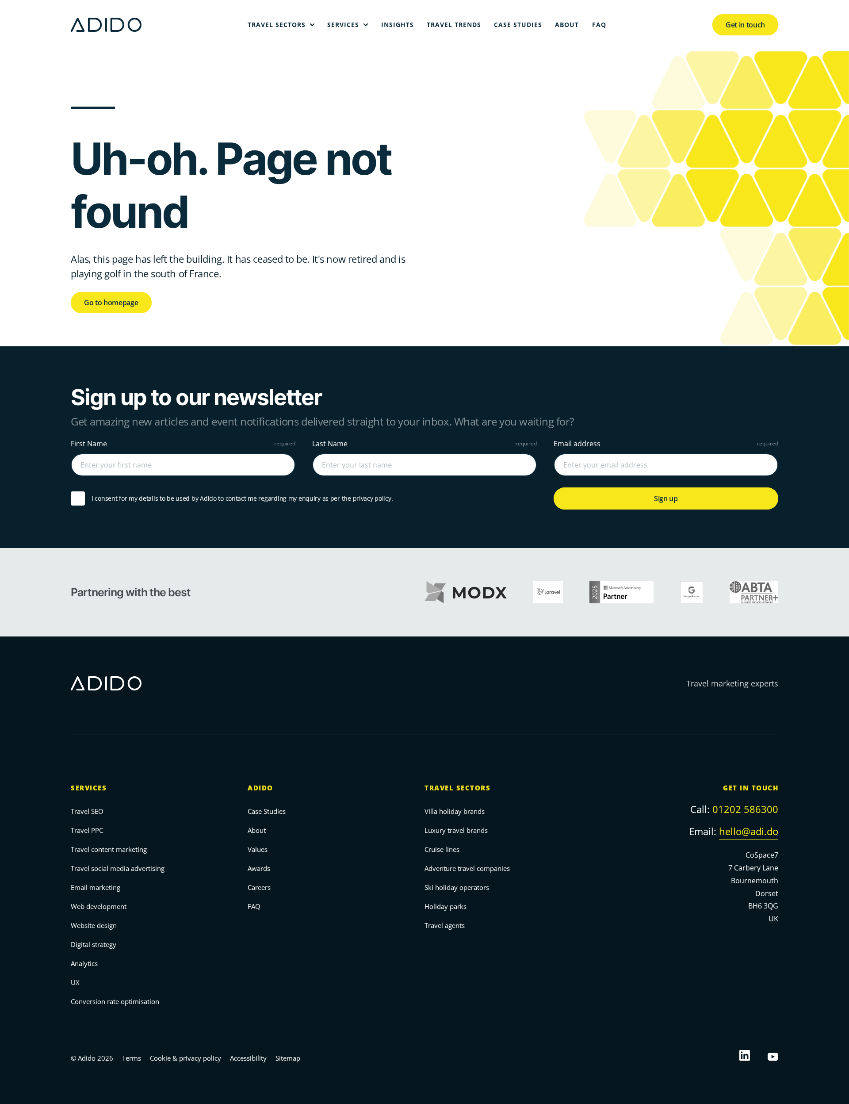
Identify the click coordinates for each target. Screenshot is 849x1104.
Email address (577, 443)
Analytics (84, 963)
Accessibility (248, 1058)
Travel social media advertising (117, 868)
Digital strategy (93, 944)
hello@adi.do (748, 831)
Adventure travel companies (467, 868)
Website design (94, 925)
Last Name (330, 443)
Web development (98, 906)
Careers (259, 887)
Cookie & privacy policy (185, 1058)
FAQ (254, 906)
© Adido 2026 (92, 1058)
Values (258, 849)
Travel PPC (87, 830)
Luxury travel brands (456, 830)
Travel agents (444, 925)
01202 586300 (745, 809)
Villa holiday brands (454, 811)
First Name (89, 443)
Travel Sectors (457, 788)
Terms (131, 1058)
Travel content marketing (109, 849)
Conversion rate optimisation (115, 1001)
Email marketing (95, 887)
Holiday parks (445, 906)
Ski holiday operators (456, 887)
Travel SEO (87, 811)
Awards (259, 868)
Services (89, 788)
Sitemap (287, 1058)
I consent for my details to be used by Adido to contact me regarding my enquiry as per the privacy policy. (242, 498)
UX (75, 982)
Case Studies (267, 811)
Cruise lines (441, 849)
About (257, 830)
